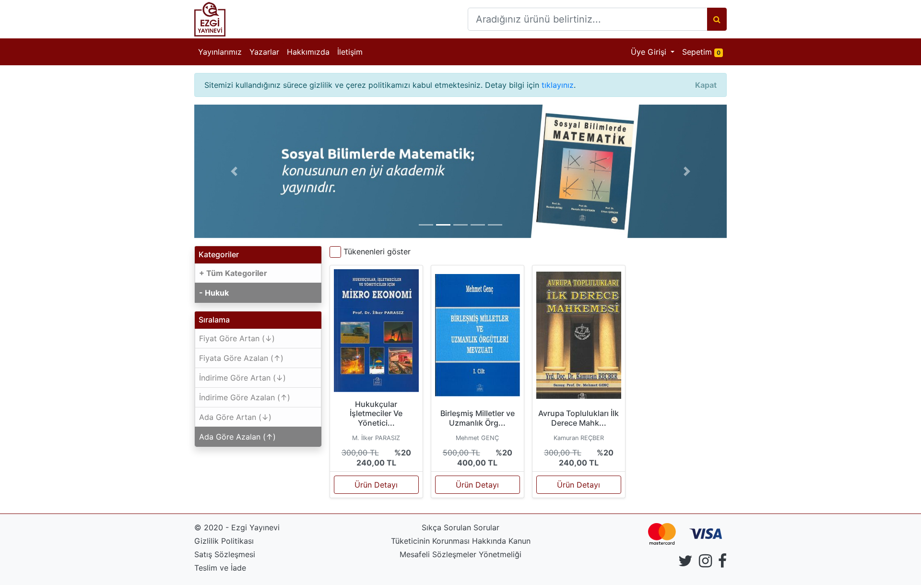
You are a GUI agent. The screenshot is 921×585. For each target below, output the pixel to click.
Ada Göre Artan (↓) (235, 417)
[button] (234, 171)
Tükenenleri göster (377, 251)
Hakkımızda (308, 52)
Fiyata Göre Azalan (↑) (241, 358)
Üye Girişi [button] (650, 52)
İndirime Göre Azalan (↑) (244, 397)
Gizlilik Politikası (224, 541)
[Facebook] (722, 563)
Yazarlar (264, 52)
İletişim (350, 52)
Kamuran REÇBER (579, 438)
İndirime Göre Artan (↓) (242, 377)
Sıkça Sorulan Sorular (460, 527)
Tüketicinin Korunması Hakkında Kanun (461, 541)
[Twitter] (685, 563)
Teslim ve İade (220, 568)
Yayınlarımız (220, 52)
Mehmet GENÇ (477, 438)
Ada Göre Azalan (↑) (237, 437)
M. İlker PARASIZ (376, 438)
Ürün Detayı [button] (376, 484)
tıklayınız (558, 85)
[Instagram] (705, 563)
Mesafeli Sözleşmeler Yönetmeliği (460, 554)
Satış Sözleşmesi (224, 554)
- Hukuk (214, 293)
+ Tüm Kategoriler (233, 273)
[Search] (717, 19)
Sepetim (704, 52)
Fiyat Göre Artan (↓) (237, 338)
